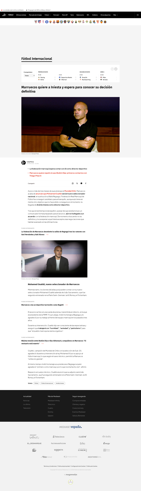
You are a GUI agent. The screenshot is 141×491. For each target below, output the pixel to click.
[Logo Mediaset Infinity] (34, 436)
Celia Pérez (30, 161)
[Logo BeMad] (34, 450)
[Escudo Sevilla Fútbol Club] (97, 21)
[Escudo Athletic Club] (36, 21)
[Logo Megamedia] (71, 475)
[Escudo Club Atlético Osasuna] (72, 21)
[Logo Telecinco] (58, 436)
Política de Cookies (92, 466)
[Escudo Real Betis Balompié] (87, 21)
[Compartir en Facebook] (85, 183)
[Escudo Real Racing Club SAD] (76, 21)
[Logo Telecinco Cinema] (82, 450)
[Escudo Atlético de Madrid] (39, 21)
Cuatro (50, 408)
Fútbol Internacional (36, 59)
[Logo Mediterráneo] (94, 457)
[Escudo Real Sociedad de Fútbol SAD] (94, 21)
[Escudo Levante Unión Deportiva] (65, 21)
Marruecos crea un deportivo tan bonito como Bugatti (42, 305)
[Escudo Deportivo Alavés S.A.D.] (46, 21)
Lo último (26, 404)
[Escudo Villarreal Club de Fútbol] (105, 21)
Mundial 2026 (70, 191)
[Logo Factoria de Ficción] (58, 443)
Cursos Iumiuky (78, 408)
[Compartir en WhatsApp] (72, 183)
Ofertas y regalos (78, 404)
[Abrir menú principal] (138, 15)
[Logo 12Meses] (106, 450)
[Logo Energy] (106, 443)
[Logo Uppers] (58, 450)
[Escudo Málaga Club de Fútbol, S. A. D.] (68, 21)
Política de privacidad (64, 466)
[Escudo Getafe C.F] (61, 21)
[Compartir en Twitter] (77, 183)
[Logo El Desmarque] (34, 443)
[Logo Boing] (82, 443)
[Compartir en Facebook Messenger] (81, 183)
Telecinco (51, 404)
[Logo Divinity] (106, 436)
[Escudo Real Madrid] (90, 21)
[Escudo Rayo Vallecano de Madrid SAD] (79, 21)
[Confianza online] (70, 484)
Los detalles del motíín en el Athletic (13, 10)
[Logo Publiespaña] (70, 456)
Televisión (27, 408)
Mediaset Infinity (54, 401)
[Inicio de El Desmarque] (4, 15)
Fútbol (10, 15)
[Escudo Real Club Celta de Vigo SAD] (43, 21)
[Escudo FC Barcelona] (57, 21)
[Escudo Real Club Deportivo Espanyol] (54, 21)
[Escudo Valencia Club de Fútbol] (101, 21)
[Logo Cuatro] (82, 436)
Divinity (50, 412)
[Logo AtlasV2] (46, 457)
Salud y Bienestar (78, 416)
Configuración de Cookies (78, 466)
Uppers (50, 416)
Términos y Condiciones (50, 466)
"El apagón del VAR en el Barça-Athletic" (39, 10)
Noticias (26, 401)
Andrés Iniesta (60, 383)
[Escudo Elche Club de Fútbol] (50, 21)
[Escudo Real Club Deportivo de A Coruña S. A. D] (83, 21)
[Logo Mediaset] (70, 428)
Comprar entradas (79, 401)
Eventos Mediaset (78, 412)
